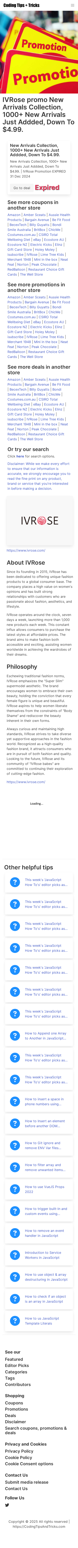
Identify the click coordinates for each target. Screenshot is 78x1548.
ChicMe (54, 230)
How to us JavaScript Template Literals (42, 1320)
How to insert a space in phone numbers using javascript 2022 (44, 1101)
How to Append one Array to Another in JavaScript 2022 (45, 1036)
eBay (37, 240)
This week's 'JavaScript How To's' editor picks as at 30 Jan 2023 (45, 882)
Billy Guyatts (40, 225)
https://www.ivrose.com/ (26, 550)
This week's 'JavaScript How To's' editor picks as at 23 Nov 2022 (45, 1014)
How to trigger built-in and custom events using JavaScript (46, 1211)
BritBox (40, 230)
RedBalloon (16, 269)
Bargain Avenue (37, 220)
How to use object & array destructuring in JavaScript (46, 1277)
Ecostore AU (54, 240)
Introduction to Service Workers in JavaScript (43, 1255)
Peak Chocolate (45, 264)
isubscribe (16, 254)
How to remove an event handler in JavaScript (44, 1233)
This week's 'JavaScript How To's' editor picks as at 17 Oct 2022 (45, 1058)
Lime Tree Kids (53, 254)
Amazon (14, 215)
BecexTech (18, 225)
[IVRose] (40, 520)
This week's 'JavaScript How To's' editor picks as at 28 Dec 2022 (45, 992)
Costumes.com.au (22, 235)
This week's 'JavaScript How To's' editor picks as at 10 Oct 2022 (45, 1080)
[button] (72, 5)
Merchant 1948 (19, 259)
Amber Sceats (35, 215)
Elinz (59, 244)
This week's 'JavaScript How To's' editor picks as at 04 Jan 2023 (45, 970)
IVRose (32, 254)
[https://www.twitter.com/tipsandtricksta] (39, 1505)
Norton (23, 264)
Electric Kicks (41, 244)
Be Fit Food (61, 220)
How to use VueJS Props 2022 (44, 1189)
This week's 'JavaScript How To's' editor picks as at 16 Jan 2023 (45, 926)
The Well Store (31, 274)
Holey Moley (45, 249)
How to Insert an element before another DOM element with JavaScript (45, 1123)
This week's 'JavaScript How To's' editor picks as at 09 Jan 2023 (45, 948)
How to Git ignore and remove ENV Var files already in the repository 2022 (44, 1145)
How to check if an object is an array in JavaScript (45, 1298)
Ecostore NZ (17, 244)
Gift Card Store (20, 249)
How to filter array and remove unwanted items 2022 (44, 1167)
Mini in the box (46, 259)
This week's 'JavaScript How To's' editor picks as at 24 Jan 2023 (45, 904)
